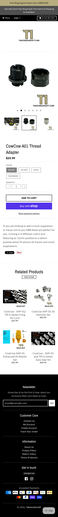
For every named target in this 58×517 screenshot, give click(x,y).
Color (9, 165)
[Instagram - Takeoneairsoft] (31, 479)
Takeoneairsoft (33, 507)
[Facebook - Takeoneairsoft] (26, 479)
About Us (29, 447)
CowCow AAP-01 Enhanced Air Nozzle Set (15, 356)
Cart (48, 18)
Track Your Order (29, 431)
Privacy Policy (29, 450)
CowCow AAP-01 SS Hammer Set (43, 313)
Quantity (10, 182)
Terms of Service (29, 457)
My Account (29, 424)
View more (29, 277)
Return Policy (29, 454)
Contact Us (29, 421)
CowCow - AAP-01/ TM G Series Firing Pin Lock (15, 315)
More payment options (29, 213)
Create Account (29, 428)
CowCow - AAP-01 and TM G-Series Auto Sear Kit (43, 356)
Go (52, 403)
